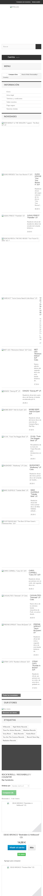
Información (11, 84)
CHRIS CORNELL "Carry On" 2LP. (35, 573)
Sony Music (7, 734)
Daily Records (19, 734)
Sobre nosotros (11, 102)
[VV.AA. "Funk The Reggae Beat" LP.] (15, 437)
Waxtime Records (29, 730)
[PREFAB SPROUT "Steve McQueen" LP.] (16, 625)
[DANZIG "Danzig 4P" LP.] (11, 391)
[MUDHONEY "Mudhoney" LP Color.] (14, 466)
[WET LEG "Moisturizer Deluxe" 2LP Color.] (17, 350)
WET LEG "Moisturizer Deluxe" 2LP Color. (38, 355)
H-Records (6, 727)
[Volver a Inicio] (4, 74)
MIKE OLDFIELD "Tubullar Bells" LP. (35, 493)
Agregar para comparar (12, 861)
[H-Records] (21, 22)
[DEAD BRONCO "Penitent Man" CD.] (21, 880)
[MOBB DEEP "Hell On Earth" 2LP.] (14, 410)
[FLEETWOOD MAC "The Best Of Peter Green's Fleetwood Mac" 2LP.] (20, 522)
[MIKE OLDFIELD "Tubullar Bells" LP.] (15, 490)
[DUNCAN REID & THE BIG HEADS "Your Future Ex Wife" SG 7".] (20, 239)
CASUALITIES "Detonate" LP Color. (35, 597)
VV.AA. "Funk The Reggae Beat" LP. (35, 438)
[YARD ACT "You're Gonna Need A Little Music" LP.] (19, 298)
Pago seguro (10, 105)
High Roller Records (20, 727)
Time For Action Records (12, 730)
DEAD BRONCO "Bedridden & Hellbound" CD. (21, 836)
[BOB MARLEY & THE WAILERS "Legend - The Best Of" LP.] (20, 124)
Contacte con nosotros (24, 2)
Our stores (10, 702)
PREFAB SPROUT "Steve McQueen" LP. (37, 628)
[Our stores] (21, 709)
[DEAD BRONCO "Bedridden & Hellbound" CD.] (21, 816)
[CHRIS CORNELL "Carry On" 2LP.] (14, 571)
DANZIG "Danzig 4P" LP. (32, 391)
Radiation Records (9, 740)
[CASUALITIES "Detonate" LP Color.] (15, 596)
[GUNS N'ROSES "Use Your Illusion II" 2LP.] (17, 174)
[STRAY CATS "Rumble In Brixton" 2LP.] (16, 662)
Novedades (10, 116)
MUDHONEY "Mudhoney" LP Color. (35, 467)
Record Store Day (33, 737)
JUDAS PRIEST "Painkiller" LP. (33, 216)
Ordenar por (6, 786)
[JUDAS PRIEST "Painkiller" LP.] (13, 216)
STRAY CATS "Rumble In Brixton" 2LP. (36, 665)
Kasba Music (30, 734)
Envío (8, 92)
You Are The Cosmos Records (13, 737)
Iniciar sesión (36, 2)
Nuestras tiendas (12, 109)
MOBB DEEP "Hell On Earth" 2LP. (34, 411)
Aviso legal (10, 95)
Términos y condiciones (14, 98)
